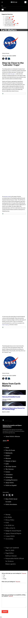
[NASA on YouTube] (12, 495)
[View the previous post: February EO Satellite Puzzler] (14, 394)
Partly (4, 578)
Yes (4, 575)
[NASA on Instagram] (7, 495)
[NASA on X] (9, 495)
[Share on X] (3, 59)
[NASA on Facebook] (4, 495)
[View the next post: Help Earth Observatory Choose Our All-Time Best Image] (14, 405)
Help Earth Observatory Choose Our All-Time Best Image (13, 408)
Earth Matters (9, 30)
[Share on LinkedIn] (9, 59)
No (4, 577)
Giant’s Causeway (5, 324)
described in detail (7, 196)
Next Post (4, 400)
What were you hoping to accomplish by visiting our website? (13, 595)
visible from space (11, 73)
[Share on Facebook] (6, 59)
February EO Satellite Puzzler (11, 397)
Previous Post (5, 389)
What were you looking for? (11, 581)
